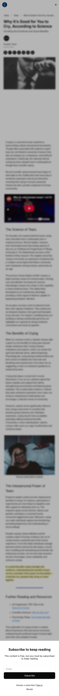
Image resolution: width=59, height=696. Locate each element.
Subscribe (29, 675)
